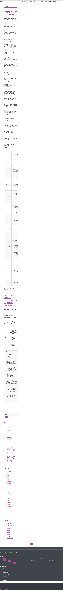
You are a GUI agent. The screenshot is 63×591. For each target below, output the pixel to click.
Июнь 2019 (9, 504)
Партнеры (49, 5)
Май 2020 (9, 498)
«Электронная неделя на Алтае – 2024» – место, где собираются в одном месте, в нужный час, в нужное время (11, 455)
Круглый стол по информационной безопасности (12, 10)
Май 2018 (9, 513)
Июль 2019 (9, 502)
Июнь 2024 (9, 473)
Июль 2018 (9, 510)
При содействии (6, 574)
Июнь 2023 (9, 477)
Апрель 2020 (9, 500)
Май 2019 (9, 506)
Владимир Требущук (13, 404)
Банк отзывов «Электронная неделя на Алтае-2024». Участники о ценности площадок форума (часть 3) (11, 429)
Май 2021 (9, 492)
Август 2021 (9, 487)
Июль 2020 (9, 494)
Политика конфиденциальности (6, 589)
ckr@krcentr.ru (55, 1)
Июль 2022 (9, 481)
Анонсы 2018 (9, 523)
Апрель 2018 (9, 515)
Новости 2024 (10, 540)
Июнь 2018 (9, 512)
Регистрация (34, 5)
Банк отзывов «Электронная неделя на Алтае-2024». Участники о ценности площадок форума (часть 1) (11, 447)
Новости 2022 (10, 536)
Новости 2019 (10, 530)
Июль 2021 (9, 489)
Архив (54, 5)
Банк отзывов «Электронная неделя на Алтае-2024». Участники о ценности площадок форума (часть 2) (11, 438)
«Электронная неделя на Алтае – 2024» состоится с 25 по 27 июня (11, 462)
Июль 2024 (9, 471)
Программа (28, 5)
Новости (22, 5)
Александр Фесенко (13, 288)
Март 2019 (9, 508)
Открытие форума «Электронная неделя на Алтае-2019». (10, 300)
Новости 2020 (10, 532)
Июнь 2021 (9, 490)
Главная (1, 1)
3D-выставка (60, 5)
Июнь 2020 (9, 496)
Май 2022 (9, 485)
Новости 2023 (10, 538)
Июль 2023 (9, 475)
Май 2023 (9, 479)
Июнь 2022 (9, 483)
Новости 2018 (10, 528)
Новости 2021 (10, 534)
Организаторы (42, 5)
